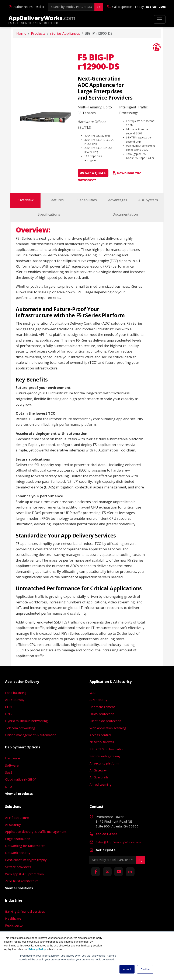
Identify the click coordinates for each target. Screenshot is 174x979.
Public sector (14, 925)
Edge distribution (17, 839)
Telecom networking (20, 728)
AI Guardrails (99, 777)
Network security (17, 852)
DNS (8, 714)
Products (38, 33)
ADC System (148, 200)
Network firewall (102, 742)
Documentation (125, 214)
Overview (26, 200)
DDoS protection (102, 714)
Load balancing (16, 692)
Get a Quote (95, 173)
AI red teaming (100, 784)
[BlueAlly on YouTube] (118, 871)
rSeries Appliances (65, 33)
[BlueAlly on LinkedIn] (130, 871)
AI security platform (104, 763)
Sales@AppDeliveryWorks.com (118, 842)
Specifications (49, 214)
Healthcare (13, 918)
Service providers (18, 867)
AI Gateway (98, 770)
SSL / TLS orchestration (107, 749)
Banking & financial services (25, 911)
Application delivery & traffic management (35, 831)
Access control (100, 735)
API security (98, 699)
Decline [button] (145, 969)
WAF (93, 692)
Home (21, 33)
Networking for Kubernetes (25, 846)
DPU (8, 786)
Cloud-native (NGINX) (20, 779)
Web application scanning (108, 728)
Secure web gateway (105, 756)
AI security (13, 824)
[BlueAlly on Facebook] (95, 871)
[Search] (98, 7)
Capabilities (87, 200)
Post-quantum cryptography (26, 860)
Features (56, 200)
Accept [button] (127, 969)
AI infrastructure (17, 817)
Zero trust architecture (22, 881)
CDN (8, 707)
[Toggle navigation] (160, 19)
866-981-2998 (156, 7)
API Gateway (14, 699)
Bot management (102, 707)
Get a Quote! (106, 850)
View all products (19, 793)
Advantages (117, 200)
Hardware (12, 758)
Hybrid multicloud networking (26, 721)
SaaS (8, 772)
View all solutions (19, 888)
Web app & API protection (24, 874)
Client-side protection (105, 721)
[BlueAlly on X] (107, 871)
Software (12, 765)
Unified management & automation (30, 735)
